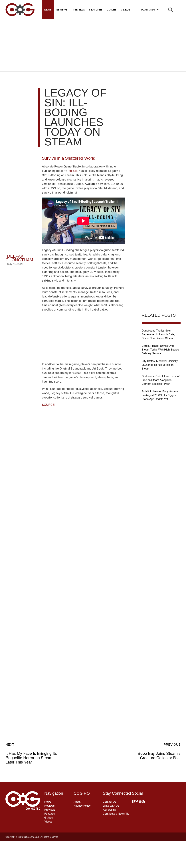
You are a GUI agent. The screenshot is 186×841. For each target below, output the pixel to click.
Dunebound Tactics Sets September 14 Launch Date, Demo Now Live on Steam (158, 334)
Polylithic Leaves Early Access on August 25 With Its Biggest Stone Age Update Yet (160, 395)
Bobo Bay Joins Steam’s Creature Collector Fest (159, 751)
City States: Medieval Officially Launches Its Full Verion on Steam (160, 364)
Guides (111, 9)
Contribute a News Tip (116, 813)
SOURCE (48, 404)
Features (95, 9)
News (48, 9)
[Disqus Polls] (83, 466)
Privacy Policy (82, 805)
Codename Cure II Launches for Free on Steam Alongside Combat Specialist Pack (161, 379)
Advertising (109, 809)
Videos (125, 9)
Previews (78, 9)
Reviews (61, 9)
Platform (148, 9)
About (77, 801)
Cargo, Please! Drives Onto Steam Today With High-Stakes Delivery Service (160, 349)
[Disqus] (83, 561)
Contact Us (109, 801)
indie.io (72, 171)
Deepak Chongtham (19, 258)
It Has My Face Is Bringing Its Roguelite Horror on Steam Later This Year (31, 753)
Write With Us (111, 805)
